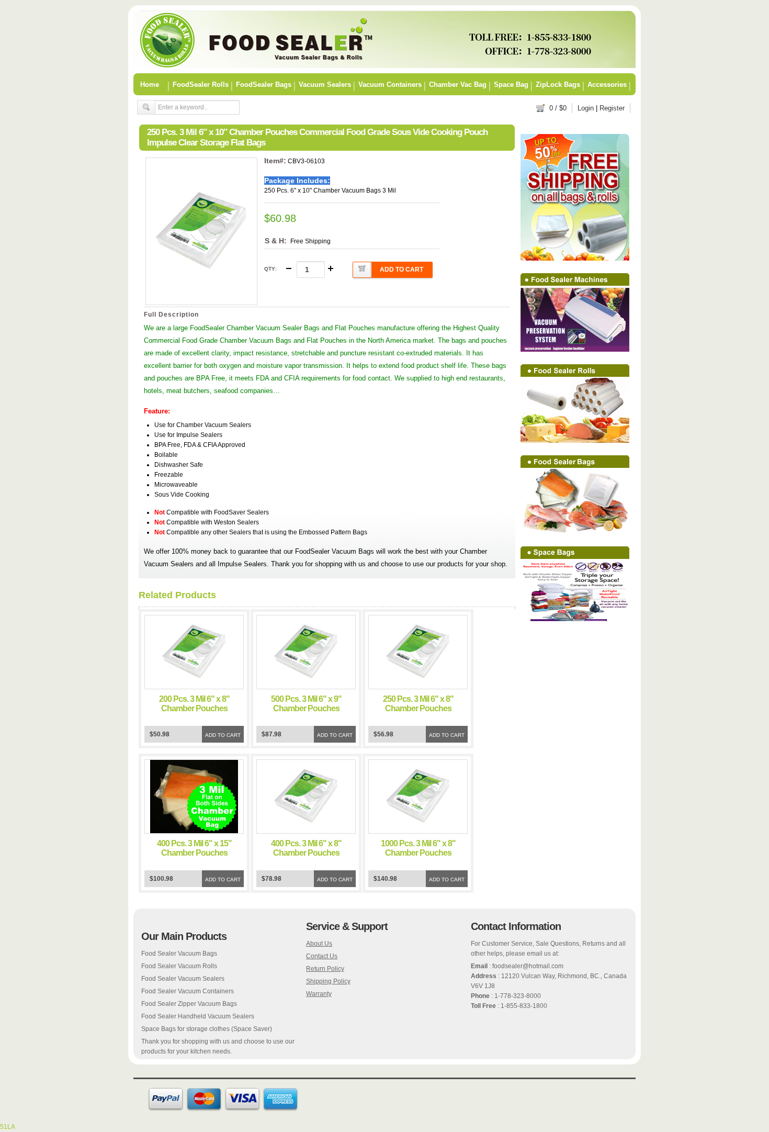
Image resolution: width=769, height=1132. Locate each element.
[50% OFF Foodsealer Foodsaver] (384, 66)
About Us (319, 943)
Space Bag (511, 84)
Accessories (607, 84)
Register (612, 108)
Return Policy (325, 968)
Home (149, 84)
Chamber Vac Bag (458, 84)
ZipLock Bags (558, 84)
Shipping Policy (328, 981)
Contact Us (321, 956)
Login (586, 108)
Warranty (319, 993)
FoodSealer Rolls (201, 84)
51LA (7, 1126)
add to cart (401, 269)
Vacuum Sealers (325, 84)
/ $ (558, 108)
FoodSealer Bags (263, 84)
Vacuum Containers (390, 84)
